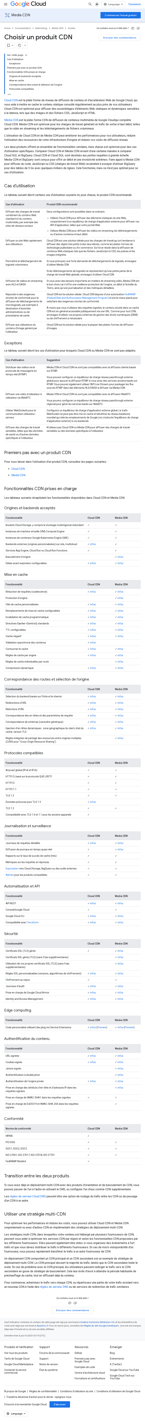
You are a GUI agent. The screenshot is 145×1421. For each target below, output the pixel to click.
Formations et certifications (90, 1378)
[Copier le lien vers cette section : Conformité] (27, 1119)
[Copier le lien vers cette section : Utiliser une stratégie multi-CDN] (69, 1214)
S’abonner (60, 1404)
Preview (101, 1027)
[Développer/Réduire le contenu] (26, 55)
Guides (71, 28)
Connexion (134, 4)
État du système (48, 1370)
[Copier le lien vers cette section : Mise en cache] (31, 575)
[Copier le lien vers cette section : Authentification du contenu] (53, 1039)
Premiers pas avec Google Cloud (85, 1360)
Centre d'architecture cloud (90, 1372)
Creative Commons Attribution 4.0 (97, 1322)
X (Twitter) (116, 1364)
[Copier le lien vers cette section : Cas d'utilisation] (38, 186)
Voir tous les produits (16, 1353)
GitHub (78, 1353)
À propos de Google (15, 1391)
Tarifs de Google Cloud (16, 1358)
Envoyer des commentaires (119, 37)
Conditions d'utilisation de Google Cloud (118, 1391)
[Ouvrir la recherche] (90, 4)
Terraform (33, 922)
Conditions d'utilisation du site (76, 1391)
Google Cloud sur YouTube (124, 1370)
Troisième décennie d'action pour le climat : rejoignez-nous (38, 1397)
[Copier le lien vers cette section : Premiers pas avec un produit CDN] (74, 453)
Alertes (10, 874)
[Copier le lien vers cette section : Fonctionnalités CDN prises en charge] (80, 489)
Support (43, 1358)
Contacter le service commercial (15, 1371)
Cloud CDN (11, 100)
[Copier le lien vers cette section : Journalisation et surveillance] (54, 826)
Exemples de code (85, 1367)
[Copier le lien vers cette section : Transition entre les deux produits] (72, 1176)
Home (7, 28)
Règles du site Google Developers (101, 1325)
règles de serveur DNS (54, 1286)
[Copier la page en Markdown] (19, 45)
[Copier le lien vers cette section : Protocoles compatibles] (46, 753)
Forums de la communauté (54, 1353)
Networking (41, 28)
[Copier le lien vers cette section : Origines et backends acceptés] (58, 508)
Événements (117, 1358)
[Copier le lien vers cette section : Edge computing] (34, 1010)
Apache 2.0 (42, 1325)
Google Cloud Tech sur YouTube (122, 1377)
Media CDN (20, 15)
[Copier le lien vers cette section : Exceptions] (25, 343)
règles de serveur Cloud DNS (28, 1196)
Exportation (12, 868)
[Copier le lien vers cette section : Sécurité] (21, 934)
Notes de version (48, 1364)
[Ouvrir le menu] (5, 4)
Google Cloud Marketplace (18, 1364)
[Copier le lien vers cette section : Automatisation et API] (43, 886)
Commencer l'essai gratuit (121, 15)
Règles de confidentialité (43, 1391)
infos (93, 544)
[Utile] (132, 28)
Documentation (23, 28)
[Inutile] (138, 28)
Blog (112, 1353)
